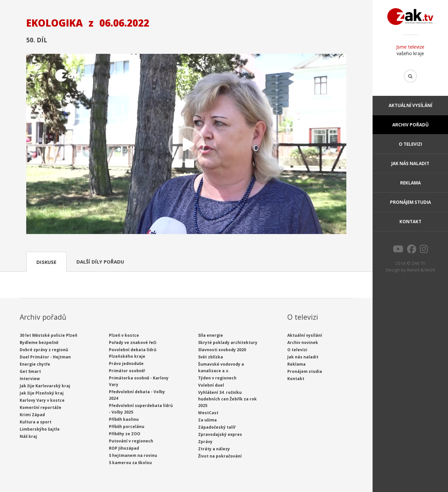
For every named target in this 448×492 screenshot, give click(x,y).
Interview (30, 378)
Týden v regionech (217, 378)
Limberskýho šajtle (40, 429)
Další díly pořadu (100, 261)
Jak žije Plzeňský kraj (42, 393)
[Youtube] (398, 251)
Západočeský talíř (216, 427)
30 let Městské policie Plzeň (48, 335)
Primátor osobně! (127, 371)
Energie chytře (35, 364)
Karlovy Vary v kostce (42, 400)
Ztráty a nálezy (214, 449)
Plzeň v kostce (124, 335)
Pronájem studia (410, 202)
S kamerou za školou (130, 462)
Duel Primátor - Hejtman (45, 357)
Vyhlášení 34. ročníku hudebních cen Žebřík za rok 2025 (227, 399)
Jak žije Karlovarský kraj (45, 386)
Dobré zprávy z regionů (44, 350)
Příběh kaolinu (124, 419)
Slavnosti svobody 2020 (222, 350)
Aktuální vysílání (410, 105)
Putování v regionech (131, 441)
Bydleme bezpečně (39, 342)
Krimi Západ (32, 414)
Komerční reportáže (40, 407)
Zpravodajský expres (220, 434)
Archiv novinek (302, 342)
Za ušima (207, 420)
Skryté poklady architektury (227, 342)
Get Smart (30, 371)
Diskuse (46, 262)
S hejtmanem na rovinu (133, 455)
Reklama (410, 183)
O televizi (410, 144)
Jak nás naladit (410, 163)
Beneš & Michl (421, 270)
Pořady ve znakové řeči (132, 342)
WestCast (208, 413)
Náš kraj (28, 436)
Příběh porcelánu (126, 426)
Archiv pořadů (410, 125)
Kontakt (410, 222)
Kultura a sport (35, 422)
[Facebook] (411, 251)
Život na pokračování (220, 456)
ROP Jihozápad (124, 448)
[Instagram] (423, 251)
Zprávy (205, 441)
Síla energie (210, 335)
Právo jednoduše (126, 363)
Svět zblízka (210, 357)
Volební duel (211, 385)
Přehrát (186, 144)
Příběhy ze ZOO (124, 434)
